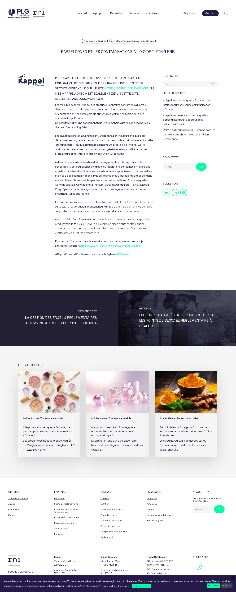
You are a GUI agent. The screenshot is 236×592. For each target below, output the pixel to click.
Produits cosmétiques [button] (112, 520)
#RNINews (122, 254)
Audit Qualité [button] (60, 528)
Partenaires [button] (13, 509)
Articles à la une (31, 418)
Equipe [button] (11, 504)
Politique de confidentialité (115, 586)
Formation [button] (59, 498)
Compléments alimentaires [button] (114, 531)
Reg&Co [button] (58, 534)
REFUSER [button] (227, 585)
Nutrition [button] (105, 504)
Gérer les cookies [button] (141, 586)
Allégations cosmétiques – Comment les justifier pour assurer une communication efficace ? (186, 105)
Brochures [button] (152, 498)
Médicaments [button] (107, 537)
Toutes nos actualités (94, 41)
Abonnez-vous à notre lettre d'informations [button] (207, 499)
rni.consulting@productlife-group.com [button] (115, 571)
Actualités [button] (152, 504)
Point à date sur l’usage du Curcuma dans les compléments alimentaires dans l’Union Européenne (189, 134)
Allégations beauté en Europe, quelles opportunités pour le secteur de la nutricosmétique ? (185, 119)
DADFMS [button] (105, 498)
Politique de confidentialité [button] (160, 515)
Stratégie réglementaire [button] (66, 504)
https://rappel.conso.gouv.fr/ (127, 88)
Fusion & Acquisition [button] (64, 523)
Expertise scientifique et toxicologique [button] (66, 510)
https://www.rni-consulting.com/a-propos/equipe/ (110, 245)
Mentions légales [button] (155, 520)
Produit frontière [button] (109, 515)
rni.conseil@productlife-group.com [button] (66, 571)
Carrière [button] (12, 515)
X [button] (233, 578)
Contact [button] (151, 509)
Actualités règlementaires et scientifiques (132, 41)
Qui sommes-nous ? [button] (18, 498)
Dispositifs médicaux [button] (111, 526)
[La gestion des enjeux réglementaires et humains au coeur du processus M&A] (59, 318)
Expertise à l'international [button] (66, 517)
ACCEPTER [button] (213, 585)
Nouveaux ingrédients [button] (111, 509)
